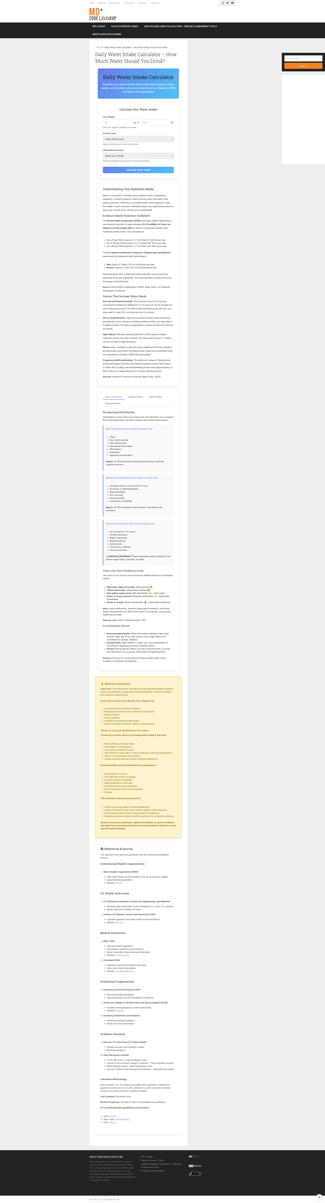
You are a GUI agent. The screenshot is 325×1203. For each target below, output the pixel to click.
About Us (101, 3)
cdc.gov (119, 922)
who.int (119, 883)
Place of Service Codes (124, 26)
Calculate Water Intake (138, 170)
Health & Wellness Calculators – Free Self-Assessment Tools (180, 26)
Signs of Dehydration (113, 397)
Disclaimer (142, 3)
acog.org (120, 1010)
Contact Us (155, 3)
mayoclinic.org (122, 955)
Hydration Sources (135, 397)
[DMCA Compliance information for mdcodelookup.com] (195, 1175)
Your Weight (109, 117)
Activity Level (109, 133)
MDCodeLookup (96, 1199)
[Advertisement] (303, 120)
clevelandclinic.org (124, 971)
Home (91, 3)
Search (303, 66)
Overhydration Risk (112, 403)
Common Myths (155, 397)
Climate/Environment (113, 150)
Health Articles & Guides (107, 34)
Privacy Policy (114, 3)
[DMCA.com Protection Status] (195, 1166)
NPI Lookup (99, 26)
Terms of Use (129, 3)
